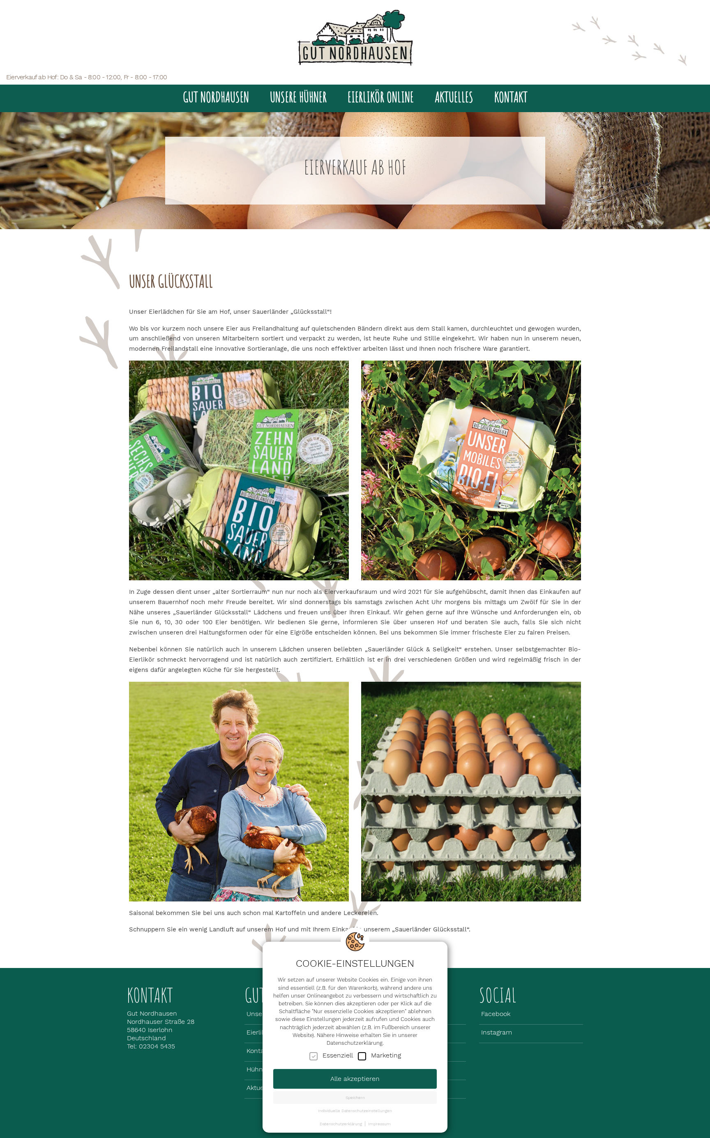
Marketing (386, 1055)
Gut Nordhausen (216, 96)
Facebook (495, 1014)
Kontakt (511, 96)
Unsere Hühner (298, 96)
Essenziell (338, 1055)
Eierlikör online (381, 96)
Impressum (379, 1123)
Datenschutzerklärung (341, 1123)
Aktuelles (454, 96)
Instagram (496, 1032)
